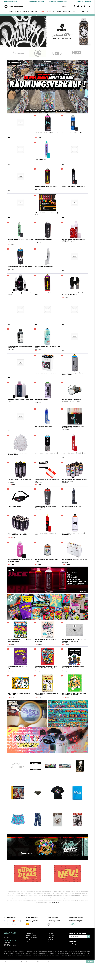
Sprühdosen (43, 895)
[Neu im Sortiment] (67, 873)
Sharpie (75, 897)
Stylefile (9, 898)
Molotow (72, 897)
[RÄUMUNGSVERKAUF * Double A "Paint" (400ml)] (20, 256)
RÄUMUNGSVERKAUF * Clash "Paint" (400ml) (46, 186)
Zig (86, 897)
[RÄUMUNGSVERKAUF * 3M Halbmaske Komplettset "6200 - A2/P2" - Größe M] (74, 389)
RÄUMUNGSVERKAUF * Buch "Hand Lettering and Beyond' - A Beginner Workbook (74, 693)
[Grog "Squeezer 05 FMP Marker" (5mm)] (74, 496)
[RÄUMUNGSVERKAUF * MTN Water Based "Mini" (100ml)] (47, 549)
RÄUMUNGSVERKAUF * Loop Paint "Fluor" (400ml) (47, 133)
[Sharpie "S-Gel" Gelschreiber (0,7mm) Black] (65, 766)
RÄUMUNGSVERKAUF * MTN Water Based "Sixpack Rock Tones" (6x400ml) (74, 480)
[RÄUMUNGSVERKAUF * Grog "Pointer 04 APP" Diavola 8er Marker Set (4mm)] (74, 416)
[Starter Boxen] (47, 607)
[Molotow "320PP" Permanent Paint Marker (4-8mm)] (47, 523)
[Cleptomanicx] (76, 53)
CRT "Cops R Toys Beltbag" (14, 506)
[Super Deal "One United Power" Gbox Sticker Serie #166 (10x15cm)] (50, 766)
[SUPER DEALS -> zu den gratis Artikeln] (27, 873)
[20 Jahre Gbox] (66, 713)
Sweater (28, 897)
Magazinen (18, 897)
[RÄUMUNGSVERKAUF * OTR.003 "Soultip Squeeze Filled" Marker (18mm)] (20, 549)
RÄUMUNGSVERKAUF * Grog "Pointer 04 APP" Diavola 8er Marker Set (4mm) (73, 427)
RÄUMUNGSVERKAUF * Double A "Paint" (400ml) (20, 266)
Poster (74, 895)
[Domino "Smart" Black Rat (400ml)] (47, 229)
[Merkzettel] (81, 6)
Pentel (12, 898)
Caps (46, 895)
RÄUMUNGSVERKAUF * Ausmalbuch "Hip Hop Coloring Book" (73, 667)
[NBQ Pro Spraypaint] (37, 53)
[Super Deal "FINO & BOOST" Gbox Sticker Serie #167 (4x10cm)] (36, 766)
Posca (56, 897)
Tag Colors (66, 897)
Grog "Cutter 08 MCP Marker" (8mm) (44, 266)
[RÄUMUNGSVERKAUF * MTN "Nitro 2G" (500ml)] (47, 443)
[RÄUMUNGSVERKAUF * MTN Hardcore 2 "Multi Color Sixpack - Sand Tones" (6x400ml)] (20, 523)
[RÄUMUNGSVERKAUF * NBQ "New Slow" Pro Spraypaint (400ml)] (74, 363)
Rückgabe (28, 939)
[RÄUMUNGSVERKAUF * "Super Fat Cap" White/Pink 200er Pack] (20, 443)
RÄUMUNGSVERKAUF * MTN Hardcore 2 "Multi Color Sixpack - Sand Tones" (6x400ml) (19, 533)
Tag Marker (54, 895)
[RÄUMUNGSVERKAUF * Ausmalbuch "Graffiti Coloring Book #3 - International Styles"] (47, 656)
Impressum (50, 939)
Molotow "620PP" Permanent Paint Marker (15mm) (74, 186)
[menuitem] (69, 6)
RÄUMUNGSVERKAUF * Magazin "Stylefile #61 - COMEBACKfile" (19, 693)
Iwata (35, 898)
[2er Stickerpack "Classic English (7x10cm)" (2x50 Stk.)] (47, 469)
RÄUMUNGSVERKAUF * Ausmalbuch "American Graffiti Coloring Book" (19, 640)
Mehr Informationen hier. (54, 961)
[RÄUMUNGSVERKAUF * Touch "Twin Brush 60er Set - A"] (74, 549)
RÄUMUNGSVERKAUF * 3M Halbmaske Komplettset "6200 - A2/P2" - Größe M (71, 400)
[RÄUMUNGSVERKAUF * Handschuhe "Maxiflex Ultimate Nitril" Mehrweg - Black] (74, 283)
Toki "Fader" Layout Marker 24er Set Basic (45, 373)
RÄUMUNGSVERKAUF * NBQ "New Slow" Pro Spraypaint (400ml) (72, 373)
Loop (50, 897)
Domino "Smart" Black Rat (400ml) (43, 239)
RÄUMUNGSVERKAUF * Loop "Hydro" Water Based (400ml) (47, 347)
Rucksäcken (36, 897)
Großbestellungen (31, 935)
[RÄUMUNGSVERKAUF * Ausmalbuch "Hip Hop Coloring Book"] (74, 656)
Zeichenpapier (77, 895)
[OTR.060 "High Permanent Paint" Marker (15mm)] (74, 443)
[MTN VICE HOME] (47, 580)
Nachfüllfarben (58, 895)
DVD (23, 897)
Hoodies (31, 897)
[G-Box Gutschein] (47, 847)
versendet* (36, 921)
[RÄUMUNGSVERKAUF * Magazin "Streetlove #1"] (77, 819)
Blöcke (83, 895)
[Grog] (18, 53)
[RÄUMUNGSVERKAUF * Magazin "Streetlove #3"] (37, 819)
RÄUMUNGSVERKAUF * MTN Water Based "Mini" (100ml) (46, 560)
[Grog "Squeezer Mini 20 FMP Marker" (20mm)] (74, 122)
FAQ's (27, 941)
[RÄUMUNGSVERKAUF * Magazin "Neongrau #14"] (80, 766)
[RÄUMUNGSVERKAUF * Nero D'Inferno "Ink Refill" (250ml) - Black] (20, 336)
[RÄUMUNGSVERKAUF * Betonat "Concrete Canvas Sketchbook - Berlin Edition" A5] (74, 629)
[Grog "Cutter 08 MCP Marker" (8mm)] (47, 256)
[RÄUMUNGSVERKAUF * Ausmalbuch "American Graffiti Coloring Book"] (20, 629)
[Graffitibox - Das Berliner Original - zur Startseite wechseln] (13, 6)
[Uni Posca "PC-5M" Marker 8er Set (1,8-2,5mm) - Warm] (47, 203)
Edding (80, 897)
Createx (33, 898)
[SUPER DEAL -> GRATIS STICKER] (27, 713)
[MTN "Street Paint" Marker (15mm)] (47, 416)
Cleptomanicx (20, 898)
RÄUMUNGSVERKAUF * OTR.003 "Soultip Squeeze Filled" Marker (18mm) (20, 560)
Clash (54, 897)
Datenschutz (51, 937)
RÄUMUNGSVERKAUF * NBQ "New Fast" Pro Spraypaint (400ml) (45, 507)
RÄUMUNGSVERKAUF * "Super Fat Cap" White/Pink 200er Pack (17, 453)
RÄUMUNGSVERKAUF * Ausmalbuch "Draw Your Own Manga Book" (46, 693)
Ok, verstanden (90, 961)
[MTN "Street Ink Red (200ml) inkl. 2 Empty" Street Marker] (20, 389)
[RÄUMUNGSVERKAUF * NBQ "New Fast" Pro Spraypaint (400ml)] (47, 496)
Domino (69, 897)
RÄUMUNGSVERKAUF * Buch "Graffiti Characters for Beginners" (47, 640)
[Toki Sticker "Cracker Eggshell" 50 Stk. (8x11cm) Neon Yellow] (77, 793)
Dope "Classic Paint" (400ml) (42, 399)
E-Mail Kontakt (29, 933)
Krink (78, 897)
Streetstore (51, 935)
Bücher (21, 897)
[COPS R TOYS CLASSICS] (47, 740)
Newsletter (50, 933)
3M (31, 898)
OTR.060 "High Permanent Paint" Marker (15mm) (74, 453)
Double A (62, 897)
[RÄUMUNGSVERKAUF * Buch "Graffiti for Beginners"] (20, 656)
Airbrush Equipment (69, 895)
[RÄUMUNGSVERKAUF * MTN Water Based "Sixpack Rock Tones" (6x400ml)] (74, 469)
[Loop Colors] (57, 53)
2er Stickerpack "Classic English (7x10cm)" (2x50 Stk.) (47, 480)
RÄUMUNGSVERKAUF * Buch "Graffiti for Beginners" (18, 667)
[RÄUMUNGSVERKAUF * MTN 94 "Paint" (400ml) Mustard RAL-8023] (74, 523)
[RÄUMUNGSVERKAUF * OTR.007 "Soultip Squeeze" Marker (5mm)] (20, 229)
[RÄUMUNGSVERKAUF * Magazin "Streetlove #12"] (18, 819)
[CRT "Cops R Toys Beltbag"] (20, 496)
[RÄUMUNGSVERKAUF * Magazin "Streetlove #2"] (57, 819)
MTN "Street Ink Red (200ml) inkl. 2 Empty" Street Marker (20, 400)
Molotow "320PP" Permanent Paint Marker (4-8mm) (46, 533)
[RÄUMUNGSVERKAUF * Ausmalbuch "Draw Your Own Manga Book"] (47, 683)
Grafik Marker (50, 895)
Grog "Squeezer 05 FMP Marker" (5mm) (71, 506)
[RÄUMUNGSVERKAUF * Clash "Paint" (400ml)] (47, 176)
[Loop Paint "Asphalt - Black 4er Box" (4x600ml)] (20, 469)
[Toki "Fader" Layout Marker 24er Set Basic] (47, 363)
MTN (46, 897)
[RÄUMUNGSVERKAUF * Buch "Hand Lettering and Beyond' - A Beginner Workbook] (74, 683)
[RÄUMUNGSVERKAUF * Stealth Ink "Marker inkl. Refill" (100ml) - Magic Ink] (74, 229)
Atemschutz (10, 897)
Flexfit (16, 898)
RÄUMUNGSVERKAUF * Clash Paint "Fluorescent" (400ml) (47, 293)
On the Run (59, 897)
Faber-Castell (27, 898)
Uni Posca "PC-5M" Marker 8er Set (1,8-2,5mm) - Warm (46, 213)
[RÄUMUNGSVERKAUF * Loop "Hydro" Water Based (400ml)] (47, 336)
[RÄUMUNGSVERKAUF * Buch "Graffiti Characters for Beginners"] (47, 629)
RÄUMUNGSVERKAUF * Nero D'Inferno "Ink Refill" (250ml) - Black (20, 347)
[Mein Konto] (78, 6)
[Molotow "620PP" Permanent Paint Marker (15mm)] (74, 176)
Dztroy (23, 898)
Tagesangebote (23, 895)
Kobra (48, 897)
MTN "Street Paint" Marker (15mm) (43, 426)
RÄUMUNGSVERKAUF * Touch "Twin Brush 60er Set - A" (74, 560)
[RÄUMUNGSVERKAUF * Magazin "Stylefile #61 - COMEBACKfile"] (20, 683)
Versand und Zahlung (31, 937)
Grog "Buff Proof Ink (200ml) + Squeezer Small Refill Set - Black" (19, 293)
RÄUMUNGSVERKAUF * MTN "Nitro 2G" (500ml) (46, 453)
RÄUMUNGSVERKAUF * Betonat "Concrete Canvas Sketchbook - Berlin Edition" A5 (74, 640)
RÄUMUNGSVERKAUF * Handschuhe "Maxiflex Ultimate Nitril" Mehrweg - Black (73, 293)
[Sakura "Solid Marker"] (47, 149)
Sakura (14, 898)
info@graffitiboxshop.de (55, 902)
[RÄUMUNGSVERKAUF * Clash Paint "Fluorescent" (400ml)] (47, 283)
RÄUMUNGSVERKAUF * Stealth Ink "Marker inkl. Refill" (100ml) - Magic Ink (73, 240)
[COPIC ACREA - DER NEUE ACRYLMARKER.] (47, 31)
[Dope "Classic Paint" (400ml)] (47, 389)
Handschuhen (14, 897)
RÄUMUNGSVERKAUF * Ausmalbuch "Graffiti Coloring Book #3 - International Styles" (46, 667)
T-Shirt (25, 897)
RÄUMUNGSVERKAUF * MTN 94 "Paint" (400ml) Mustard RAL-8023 (73, 533)
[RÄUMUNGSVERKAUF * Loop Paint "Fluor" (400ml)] (47, 122)
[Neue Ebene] (17, 766)
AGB (48, 941)
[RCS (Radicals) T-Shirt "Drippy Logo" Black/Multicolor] (18, 793)
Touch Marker (84, 897)
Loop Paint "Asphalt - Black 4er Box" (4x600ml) (19, 479)
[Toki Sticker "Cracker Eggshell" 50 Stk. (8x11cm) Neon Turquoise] (57, 793)
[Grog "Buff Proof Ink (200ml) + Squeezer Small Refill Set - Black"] (20, 283)
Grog (52, 897)
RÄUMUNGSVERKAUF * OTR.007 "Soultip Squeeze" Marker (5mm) (20, 240)
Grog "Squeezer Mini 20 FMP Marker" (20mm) (73, 133)
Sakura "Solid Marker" (40, 159)
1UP (29, 898)
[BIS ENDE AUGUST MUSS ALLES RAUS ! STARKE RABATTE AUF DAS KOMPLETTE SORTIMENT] (47, 87)
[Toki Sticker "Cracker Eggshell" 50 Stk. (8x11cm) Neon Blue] (37, 793)
